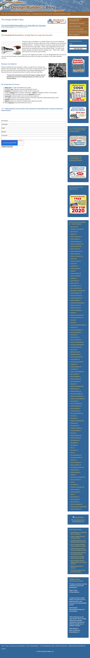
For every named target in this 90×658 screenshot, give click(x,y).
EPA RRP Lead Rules (76, 307)
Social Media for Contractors (77, 467)
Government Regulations (77, 329)
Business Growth (75, 248)
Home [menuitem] (2, 13)
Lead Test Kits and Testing (77, 361)
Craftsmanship (74, 265)
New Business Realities (77, 393)
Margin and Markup (10, 108)
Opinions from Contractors (77, 396)
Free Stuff (73, 319)
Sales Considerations (31, 108)
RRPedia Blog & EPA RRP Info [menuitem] (59, 13)
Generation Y (74, 327)
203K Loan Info (74, 226)
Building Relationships (76, 241)
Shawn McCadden (9, 27)
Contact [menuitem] (68, 13)
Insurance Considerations (77, 342)
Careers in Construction (77, 256)
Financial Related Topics (43, 108)
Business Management (76, 251)
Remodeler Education (76, 435)
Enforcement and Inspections (78, 302)
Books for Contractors (76, 236)
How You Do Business (76, 339)
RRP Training (74, 445)
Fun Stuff (73, 322)
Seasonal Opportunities (76, 457)
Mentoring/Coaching (76, 391)
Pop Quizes (74, 415)
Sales (73, 452)
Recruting (74, 432)
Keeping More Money (76, 347)
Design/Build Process (76, 285)
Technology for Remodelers (77, 486)
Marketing (74, 383)
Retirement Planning (76, 437)
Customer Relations (76, 273)
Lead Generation (75, 359)
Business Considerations (77, 243)
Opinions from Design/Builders (78, 398)
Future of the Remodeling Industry (79, 324)
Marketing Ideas (75, 388)
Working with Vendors (76, 508)
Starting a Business (75, 472)
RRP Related (74, 442)
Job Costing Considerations (77, 344)
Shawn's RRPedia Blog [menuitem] (74, 26)
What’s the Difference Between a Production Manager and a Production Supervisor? (79, 562)
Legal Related (74, 369)
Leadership (74, 364)
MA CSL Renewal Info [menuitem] (47, 13)
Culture (73, 270)
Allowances (74, 234)
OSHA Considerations (76, 405)
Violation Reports (75, 496)
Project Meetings (75, 425)
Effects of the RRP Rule (76, 295)
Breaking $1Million (75, 238)
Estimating (73, 312)
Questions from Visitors (76, 428)
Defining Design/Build (76, 275)
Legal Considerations (76, 366)
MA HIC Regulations (76, 376)
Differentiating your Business (78, 290)
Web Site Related (75, 499)
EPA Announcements (76, 305)
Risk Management (75, 440)
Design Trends (75, 283)
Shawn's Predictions (76, 464)
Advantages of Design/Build (77, 229)
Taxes (73, 482)
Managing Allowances (76, 378)
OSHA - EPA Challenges (76, 403)
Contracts (74, 263)
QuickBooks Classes (79, 520)
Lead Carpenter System (77, 356)
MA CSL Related (75, 373)
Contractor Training (76, 261)
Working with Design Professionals (79, 506)
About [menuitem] (6, 13)
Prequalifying (74, 418)
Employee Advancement (76, 297)
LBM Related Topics (76, 354)
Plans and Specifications (77, 413)
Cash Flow (74, 258)
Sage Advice (74, 450)
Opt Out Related (75, 401)
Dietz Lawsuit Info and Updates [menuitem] (76, 29)
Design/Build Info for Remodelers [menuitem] (77, 23)
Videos (73, 494)
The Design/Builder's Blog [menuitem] (36, 13)
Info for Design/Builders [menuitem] (25, 13)
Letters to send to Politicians (77, 371)
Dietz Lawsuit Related (76, 288)
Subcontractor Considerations (78, 477)
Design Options (75, 280)
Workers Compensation (76, 504)
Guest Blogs (74, 334)
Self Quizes (74, 459)
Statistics (73, 474)
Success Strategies (20, 108)
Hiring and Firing (75, 337)
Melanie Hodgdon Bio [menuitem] (74, 34)
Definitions (74, 278)
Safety (73, 447)
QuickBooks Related (76, 430)
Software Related (75, 469)
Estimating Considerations (56, 108)
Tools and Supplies (75, 489)
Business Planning (6, 110)
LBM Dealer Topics (75, 351)
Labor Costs (74, 349)
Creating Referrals (75, 268)
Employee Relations (76, 300)
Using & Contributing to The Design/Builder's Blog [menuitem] (75, 20)
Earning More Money (76, 292)
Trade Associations (75, 491)
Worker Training (75, 501)
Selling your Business (76, 462)
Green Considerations (76, 332)
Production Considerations (77, 420)
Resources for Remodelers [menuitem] (14, 13)
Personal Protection (75, 410)
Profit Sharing (74, 423)
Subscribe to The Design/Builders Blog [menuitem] (78, 32)
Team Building (74, 484)
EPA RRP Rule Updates (76, 310)
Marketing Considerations (77, 386)
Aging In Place (74, 231)
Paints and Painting (75, 408)
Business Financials (76, 246)
